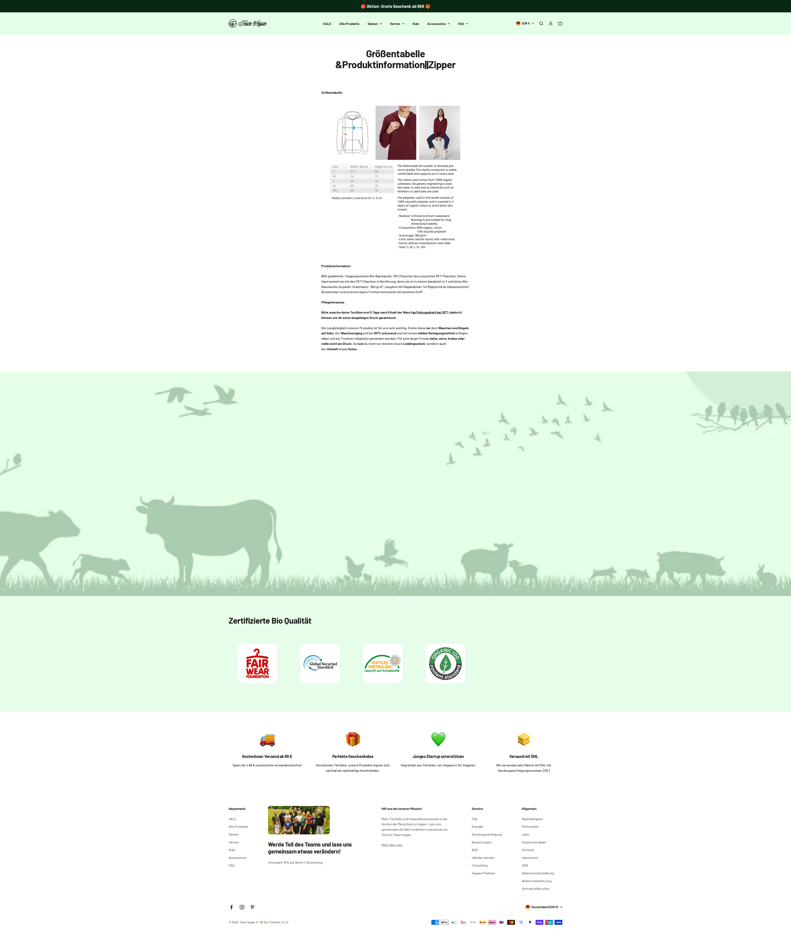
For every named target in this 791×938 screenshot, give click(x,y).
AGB (525, 865)
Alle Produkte (349, 24)
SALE (327, 24)
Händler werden (483, 858)
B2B (475, 850)
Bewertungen (482, 842)
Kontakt (477, 826)
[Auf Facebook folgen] (231, 907)
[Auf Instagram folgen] (242, 907)
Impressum (530, 858)
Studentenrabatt (534, 842)
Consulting (480, 865)
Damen (373, 24)
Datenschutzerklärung (538, 873)
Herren (395, 24)
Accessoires (436, 24)
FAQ (461, 24)
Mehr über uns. (392, 845)
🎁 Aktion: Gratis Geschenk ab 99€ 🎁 (396, 6)
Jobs (525, 834)
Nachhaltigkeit (532, 819)
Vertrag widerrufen (535, 888)
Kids (416, 24)
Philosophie (530, 826)
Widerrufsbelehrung (536, 881)
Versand (528, 850)
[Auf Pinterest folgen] (252, 907)
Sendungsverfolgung (487, 834)
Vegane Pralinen (483, 873)
